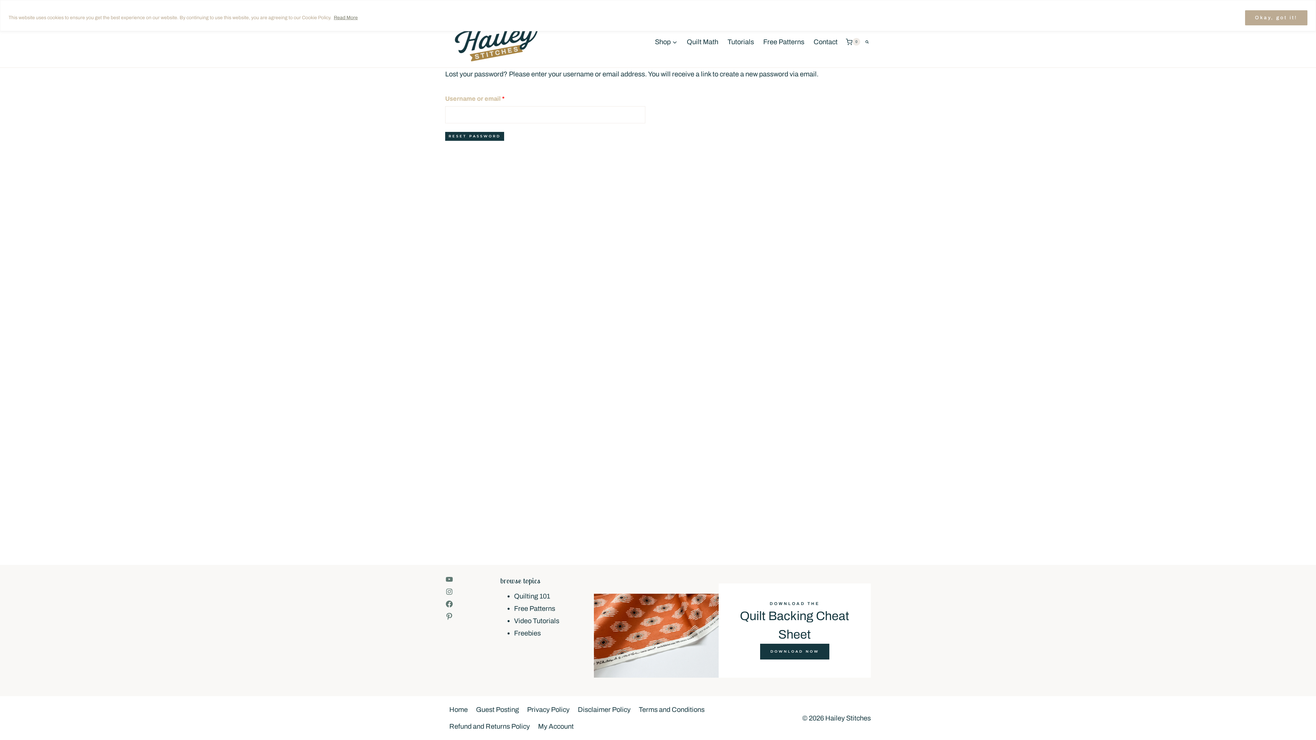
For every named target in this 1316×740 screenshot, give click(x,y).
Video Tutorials (536, 621)
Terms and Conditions (672, 709)
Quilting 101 (532, 596)
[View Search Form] (867, 41)
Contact (826, 42)
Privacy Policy (548, 709)
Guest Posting (497, 709)
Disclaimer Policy (604, 709)
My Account (556, 726)
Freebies (527, 633)
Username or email (488, 98)
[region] (658, 15)
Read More (346, 17)
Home (458, 709)
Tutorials (741, 42)
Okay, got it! (1276, 17)
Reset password (475, 136)
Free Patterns (783, 42)
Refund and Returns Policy (489, 726)
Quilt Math (702, 42)
